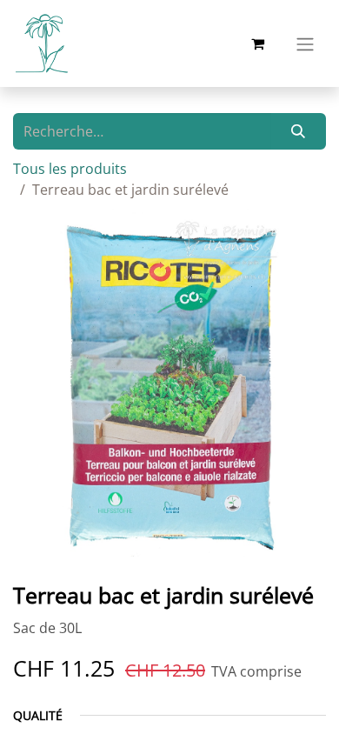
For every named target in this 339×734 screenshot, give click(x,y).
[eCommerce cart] (257, 43)
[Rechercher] (298, 131)
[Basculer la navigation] (305, 43)
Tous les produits (70, 168)
